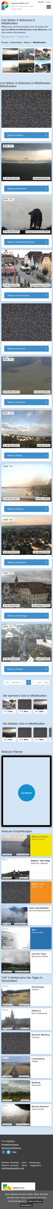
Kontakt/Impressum (10, 1144)
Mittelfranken (39, 42)
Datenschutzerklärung (11, 1148)
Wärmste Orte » (8, 37)
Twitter (8, 1152)
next (39, 682)
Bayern (27, 42)
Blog (14, 1152)
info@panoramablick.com (12, 1168)
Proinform (10, 1141)
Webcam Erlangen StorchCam (21, 242)
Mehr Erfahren (35, 1201)
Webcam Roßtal (14, 455)
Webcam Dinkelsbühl (16, 188)
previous (16, 682)
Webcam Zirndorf (15, 669)
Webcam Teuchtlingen (17, 616)
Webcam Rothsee (15, 509)
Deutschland (16, 42)
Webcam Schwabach (16, 562)
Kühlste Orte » (23, 37)
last (46, 682)
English (48, 2)
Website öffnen (26, 793)
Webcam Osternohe (16, 402)
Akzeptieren (26, 1205)
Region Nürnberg (15, 135)
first (7, 682)
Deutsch (41, 2)
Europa (4, 42)
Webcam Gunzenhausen (18, 295)
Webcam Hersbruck (16, 348)
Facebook (3, 1152)
